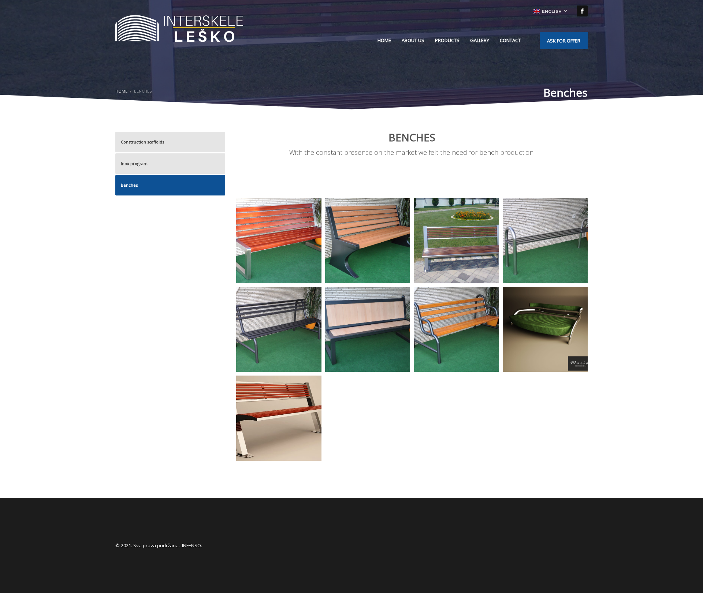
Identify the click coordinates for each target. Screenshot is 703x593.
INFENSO (191, 545)
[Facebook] (582, 10)
